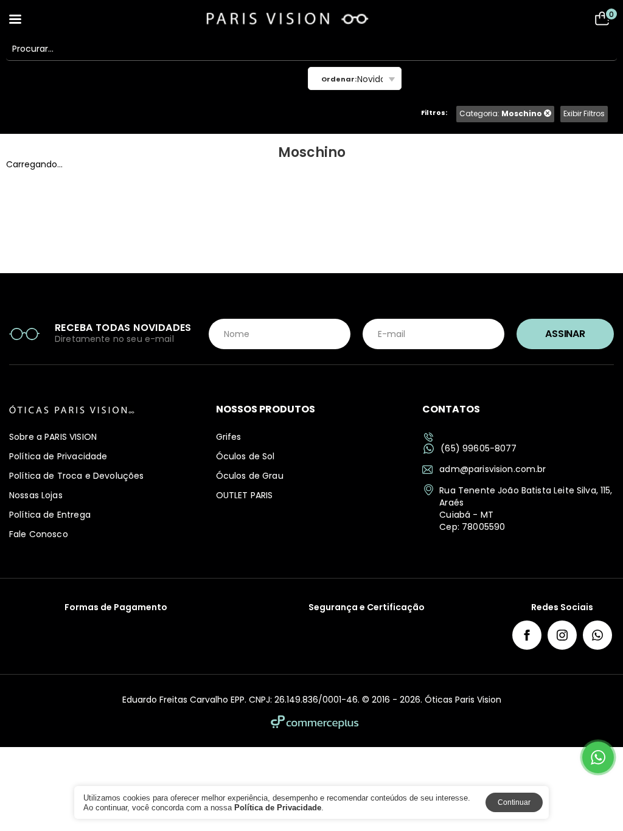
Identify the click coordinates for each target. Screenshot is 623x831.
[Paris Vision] (311, 18)
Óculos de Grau (250, 475)
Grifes (229, 437)
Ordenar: (339, 79)
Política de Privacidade (58, 456)
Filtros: (434, 112)
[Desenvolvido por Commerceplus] (314, 722)
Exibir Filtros (584, 113)
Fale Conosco (38, 534)
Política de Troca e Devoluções (76, 475)
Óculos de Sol (245, 456)
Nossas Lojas (36, 495)
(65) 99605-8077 (478, 448)
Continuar (514, 802)
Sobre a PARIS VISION (53, 437)
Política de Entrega (50, 514)
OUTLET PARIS (244, 495)
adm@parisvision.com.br (492, 469)
